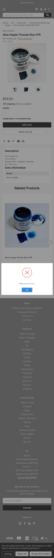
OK (27, 290)
